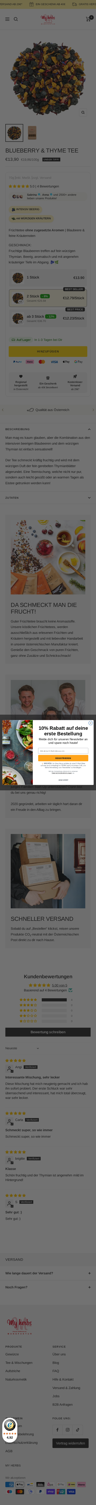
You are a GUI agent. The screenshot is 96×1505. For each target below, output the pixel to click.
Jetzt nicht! (63, 779)
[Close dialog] (91, 723)
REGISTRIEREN (63, 758)
